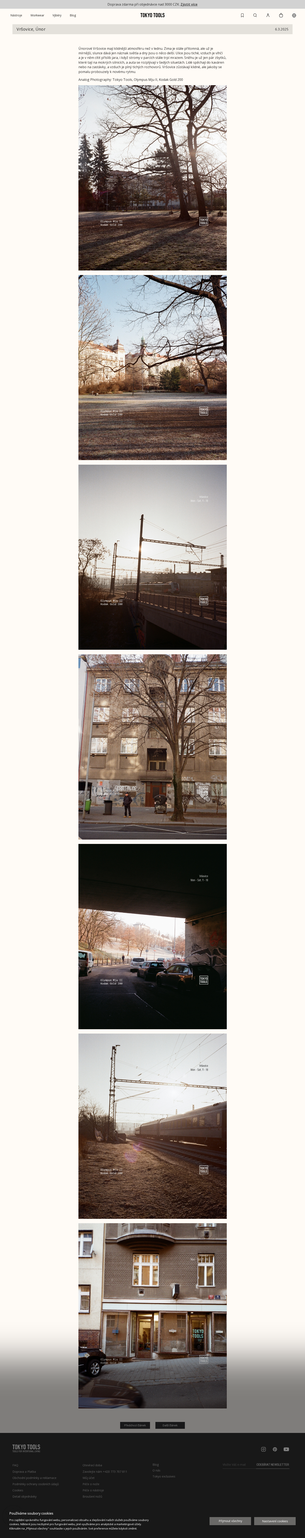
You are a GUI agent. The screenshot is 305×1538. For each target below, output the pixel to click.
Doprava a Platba (24, 1472)
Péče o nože (91, 1484)
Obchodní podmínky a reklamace (34, 1478)
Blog (155, 1465)
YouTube (286, 1449)
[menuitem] (16, 15)
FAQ (15, 1465)
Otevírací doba (92, 1465)
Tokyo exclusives (163, 1476)
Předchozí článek (135, 1425)
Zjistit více (189, 4)
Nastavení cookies (275, 1521)
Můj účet (89, 1478)
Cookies (17, 1490)
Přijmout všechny (230, 1521)
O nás (156, 1470)
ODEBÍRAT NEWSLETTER (272, 1464)
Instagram (263, 1449)
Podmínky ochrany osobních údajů (35, 1484)
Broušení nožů (92, 1496)
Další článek (170, 1425)
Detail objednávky (24, 1496)
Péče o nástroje (93, 1490)
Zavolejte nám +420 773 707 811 (105, 1472)
